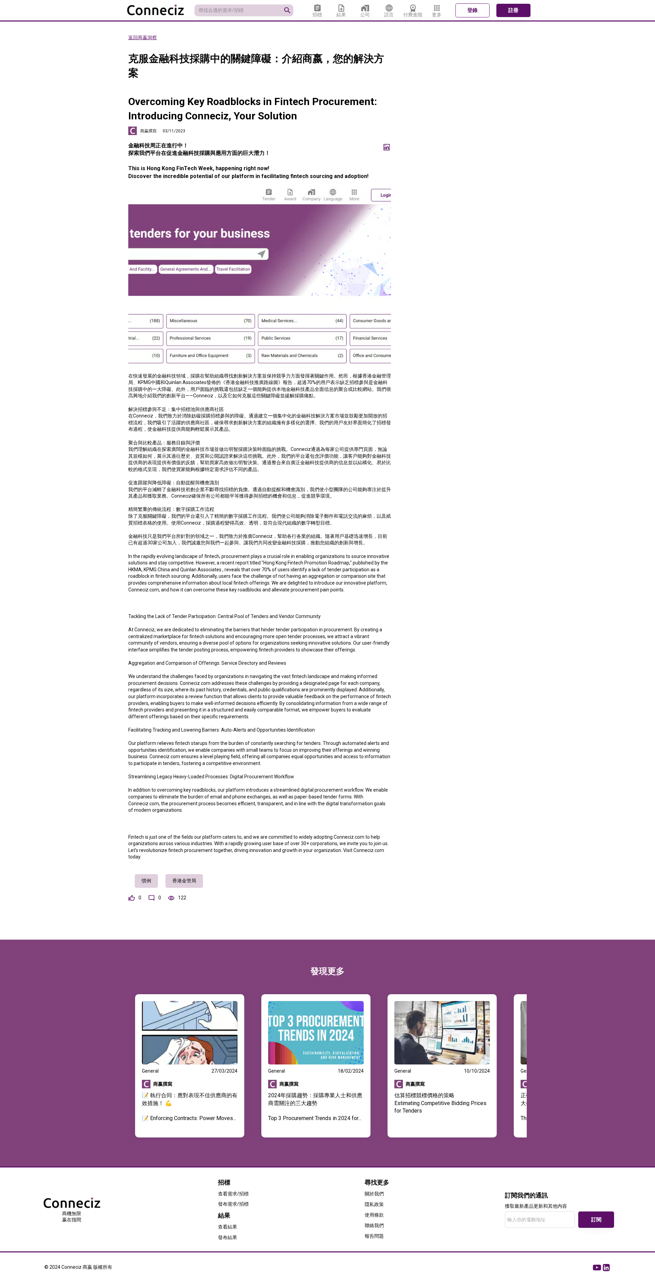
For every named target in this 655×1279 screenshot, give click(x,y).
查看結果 (227, 1227)
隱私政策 (374, 1204)
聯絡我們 (374, 1225)
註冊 (513, 10)
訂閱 (596, 1220)
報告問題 (374, 1236)
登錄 (472, 10)
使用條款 (374, 1215)
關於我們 (374, 1193)
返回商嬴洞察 (142, 37)
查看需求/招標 (233, 1193)
